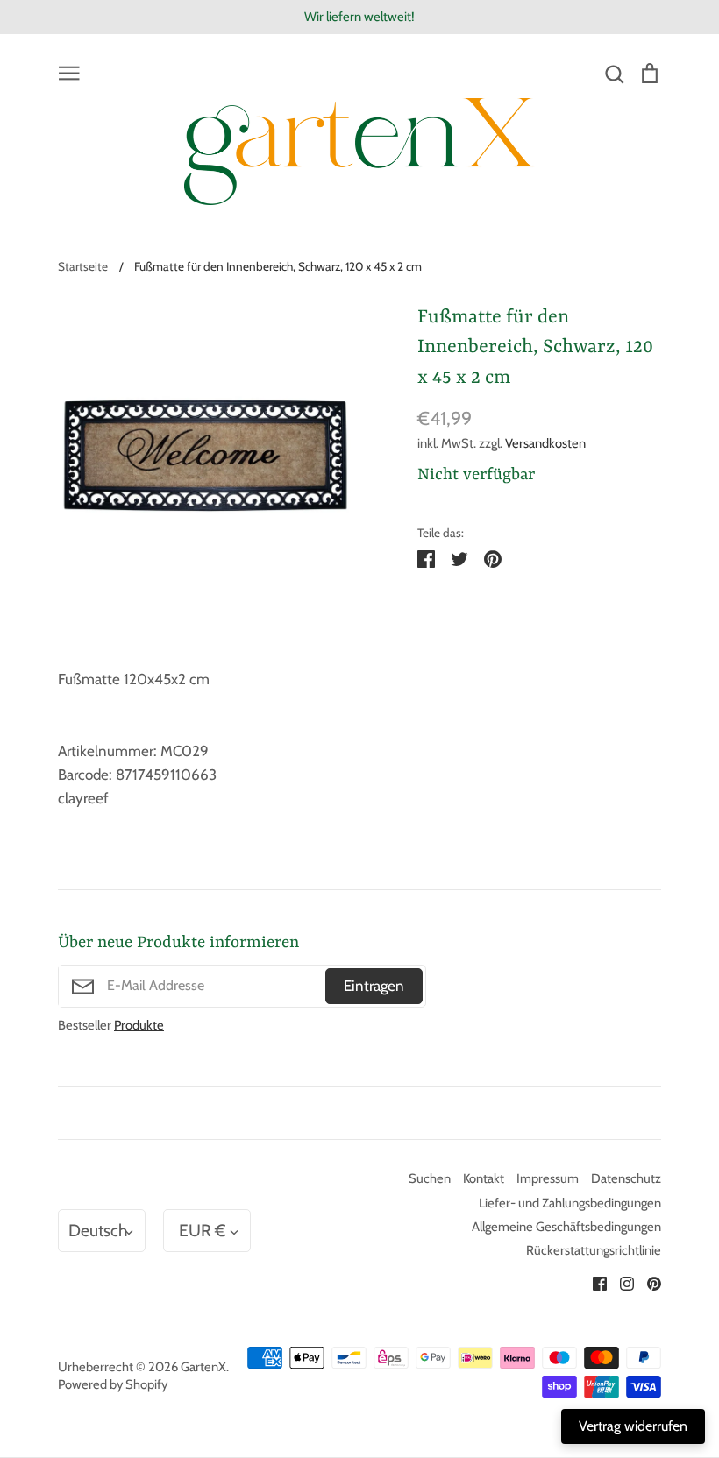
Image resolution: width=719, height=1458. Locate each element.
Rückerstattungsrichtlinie (593, 1250)
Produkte (139, 1025)
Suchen (430, 1178)
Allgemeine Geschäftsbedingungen (566, 1227)
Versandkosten (545, 443)
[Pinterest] (647, 1282)
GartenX (203, 1367)
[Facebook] (593, 1282)
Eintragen (374, 985)
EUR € (202, 1230)
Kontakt (483, 1178)
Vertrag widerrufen (633, 1426)
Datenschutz (626, 1178)
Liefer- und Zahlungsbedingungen (570, 1203)
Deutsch (97, 1230)
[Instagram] (620, 1282)
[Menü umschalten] (69, 72)
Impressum (547, 1178)
